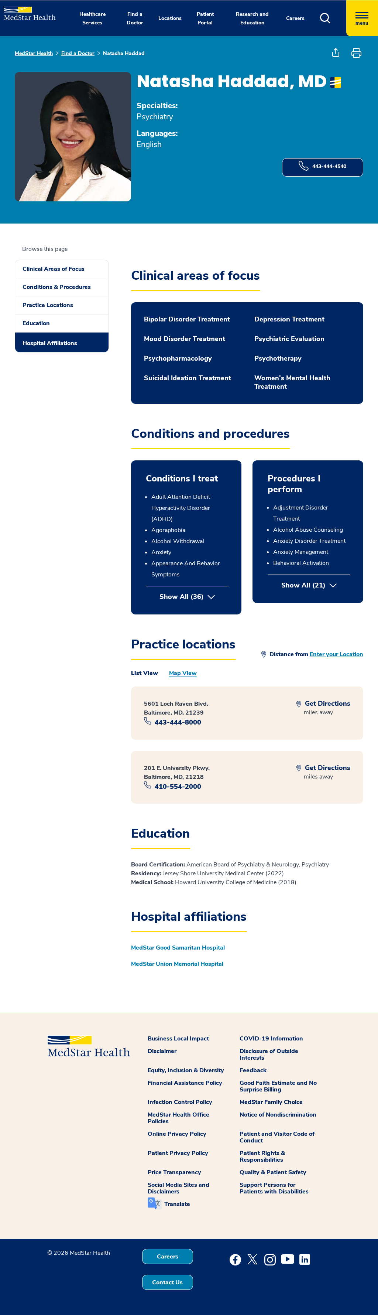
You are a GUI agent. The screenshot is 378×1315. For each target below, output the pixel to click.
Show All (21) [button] (315, 585)
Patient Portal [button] (205, 18)
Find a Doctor (77, 53)
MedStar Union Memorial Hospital (177, 964)
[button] (333, 18)
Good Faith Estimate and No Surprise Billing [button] (278, 1086)
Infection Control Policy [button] (180, 1102)
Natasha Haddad (124, 53)
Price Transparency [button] (174, 1172)
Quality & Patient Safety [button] (273, 1172)
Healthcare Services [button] (92, 18)
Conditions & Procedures (57, 287)
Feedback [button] (253, 1070)
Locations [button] (170, 18)
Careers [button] (295, 18)
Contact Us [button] (167, 1282)
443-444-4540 (329, 166)
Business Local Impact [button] (178, 1039)
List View (144, 673)
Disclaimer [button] (162, 1051)
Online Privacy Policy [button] (177, 1134)
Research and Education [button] (252, 18)
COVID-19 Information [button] (271, 1039)
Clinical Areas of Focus (54, 269)
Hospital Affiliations (50, 343)
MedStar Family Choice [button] (271, 1102)
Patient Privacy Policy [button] (178, 1153)
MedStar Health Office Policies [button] (178, 1118)
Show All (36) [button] (181, 596)
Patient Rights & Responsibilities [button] (262, 1156)
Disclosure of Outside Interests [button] (269, 1054)
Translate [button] (177, 1204)
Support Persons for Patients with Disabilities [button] (274, 1188)
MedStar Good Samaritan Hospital (178, 948)
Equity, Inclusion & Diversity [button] (186, 1070)
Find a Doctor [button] (135, 18)
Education (36, 323)
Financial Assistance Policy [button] (185, 1083)
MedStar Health (34, 53)
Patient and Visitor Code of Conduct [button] (277, 1137)
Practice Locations (48, 305)
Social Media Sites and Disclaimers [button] (178, 1188)
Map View (183, 673)
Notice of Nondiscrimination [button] (278, 1115)
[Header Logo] (26, 10)
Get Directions (326, 703)
